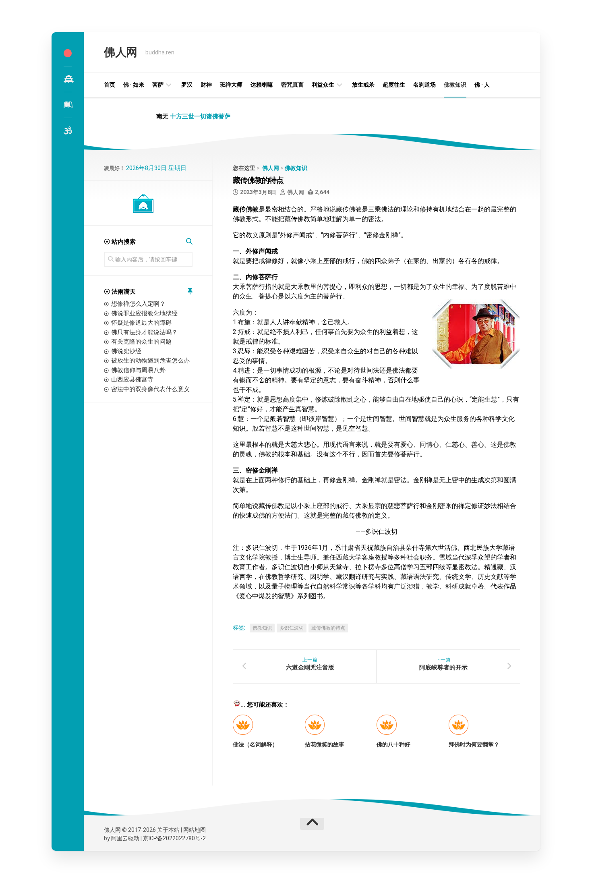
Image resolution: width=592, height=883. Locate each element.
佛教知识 (455, 84)
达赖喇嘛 (261, 84)
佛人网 (120, 52)
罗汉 (187, 84)
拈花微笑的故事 (324, 744)
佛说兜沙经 (126, 351)
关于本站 (168, 830)
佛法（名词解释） (255, 744)
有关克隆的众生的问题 (141, 341)
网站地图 (194, 830)
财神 (206, 84)
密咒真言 (292, 84)
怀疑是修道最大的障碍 (141, 322)
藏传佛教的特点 (328, 628)
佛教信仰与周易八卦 (138, 370)
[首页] (68, 53)
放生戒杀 (363, 84)
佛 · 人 (482, 84)
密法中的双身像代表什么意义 (150, 389)
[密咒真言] (68, 130)
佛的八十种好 (393, 744)
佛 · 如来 (133, 84)
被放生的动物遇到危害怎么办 (150, 360)
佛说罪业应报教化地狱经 (144, 313)
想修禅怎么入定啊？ (138, 303)
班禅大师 (231, 84)
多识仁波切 (291, 628)
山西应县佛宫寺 (132, 379)
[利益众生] (68, 104)
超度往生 (394, 84)
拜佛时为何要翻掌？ (474, 744)
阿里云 (119, 838)
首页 (109, 84)
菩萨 (158, 84)
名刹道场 (424, 84)
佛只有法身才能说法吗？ (144, 332)
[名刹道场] (68, 79)
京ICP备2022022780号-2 (174, 838)
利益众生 (323, 84)
